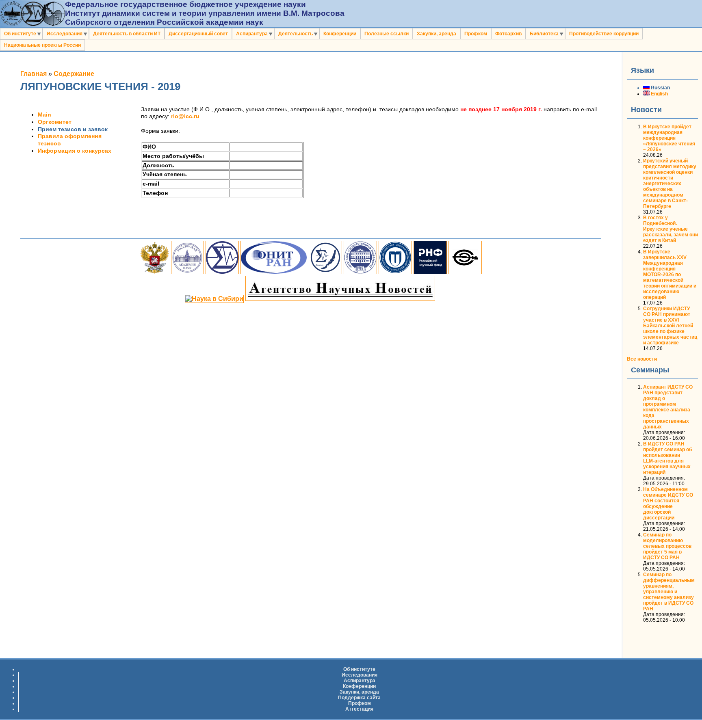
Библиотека (544, 34)
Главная (33, 73)
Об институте (20, 34)
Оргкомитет (55, 122)
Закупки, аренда (436, 34)
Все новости (642, 359)
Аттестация (359, 709)
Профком (475, 34)
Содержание (74, 73)
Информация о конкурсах (74, 151)
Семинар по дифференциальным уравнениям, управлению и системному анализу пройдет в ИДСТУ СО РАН (669, 592)
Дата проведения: (664, 432)
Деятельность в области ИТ (126, 34)
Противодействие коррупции (604, 34)
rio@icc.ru (185, 116)
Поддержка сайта (359, 698)
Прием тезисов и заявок (73, 129)
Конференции (339, 34)
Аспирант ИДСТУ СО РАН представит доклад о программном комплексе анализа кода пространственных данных (668, 407)
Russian (660, 88)
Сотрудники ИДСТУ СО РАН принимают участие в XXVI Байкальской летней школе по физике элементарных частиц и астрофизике (670, 326)
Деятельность (295, 34)
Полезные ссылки (386, 34)
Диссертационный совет (198, 34)
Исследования (64, 34)
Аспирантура (252, 34)
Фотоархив (508, 34)
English (659, 94)
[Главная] (32, 24)
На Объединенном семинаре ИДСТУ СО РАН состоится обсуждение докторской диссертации (668, 503)
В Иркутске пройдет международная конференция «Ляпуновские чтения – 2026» (669, 138)
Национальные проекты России (42, 45)
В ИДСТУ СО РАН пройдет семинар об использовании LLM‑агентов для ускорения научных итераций (667, 458)
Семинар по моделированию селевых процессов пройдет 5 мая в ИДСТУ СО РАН (667, 546)
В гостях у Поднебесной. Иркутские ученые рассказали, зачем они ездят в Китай (670, 229)
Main (44, 115)
